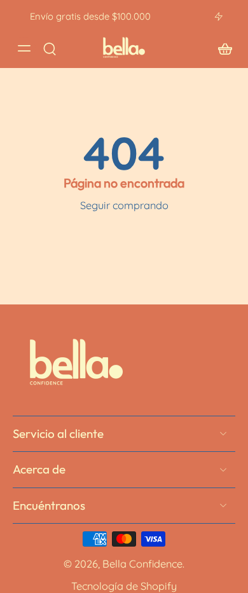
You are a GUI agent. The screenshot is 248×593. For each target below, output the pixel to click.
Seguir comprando (124, 205)
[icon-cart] (221, 48)
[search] (50, 48)
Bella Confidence (142, 563)
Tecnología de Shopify (124, 585)
